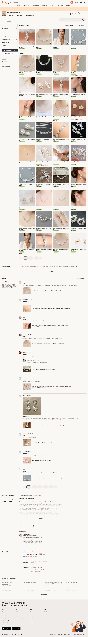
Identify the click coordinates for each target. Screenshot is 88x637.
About (15, 20)
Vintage (52, 5)
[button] (73, 13)
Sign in (76, 2)
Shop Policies (23, 20)
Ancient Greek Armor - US (50, 590)
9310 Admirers (4, 61)
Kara (24, 377)
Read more (51, 271)
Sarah (24, 317)
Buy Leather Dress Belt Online (72, 590)
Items (3, 20)
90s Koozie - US (5, 584)
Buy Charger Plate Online (7, 585)
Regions (84, 634)
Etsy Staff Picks (26, 5)
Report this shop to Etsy (6, 66)
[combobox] (39, 2)
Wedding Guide (60, 5)
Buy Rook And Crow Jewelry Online (9, 592)
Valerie (24, 334)
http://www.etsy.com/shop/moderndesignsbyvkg (67, 266)
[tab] (10, 25)
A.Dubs (24, 451)
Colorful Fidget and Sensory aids (29, 582)
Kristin (24, 469)
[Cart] (84, 2)
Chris (24, 299)
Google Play (16, 628)
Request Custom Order (10, 50)
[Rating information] (8, 15)
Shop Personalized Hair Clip (71, 582)
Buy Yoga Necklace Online (28, 590)
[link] (20, 258)
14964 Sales (4, 59)
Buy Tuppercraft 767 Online (7, 582)
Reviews (9, 20)
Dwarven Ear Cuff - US (6, 590)
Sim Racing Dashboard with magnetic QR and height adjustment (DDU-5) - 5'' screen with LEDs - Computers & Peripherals (55, 583)
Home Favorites (35, 5)
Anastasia (25, 433)
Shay (24, 395)
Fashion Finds (44, 5)
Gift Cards (68, 5)
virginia (28, 360)
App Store (6, 628)
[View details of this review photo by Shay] (32, 406)
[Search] (71, 2)
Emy (24, 352)
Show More (44, 594)
